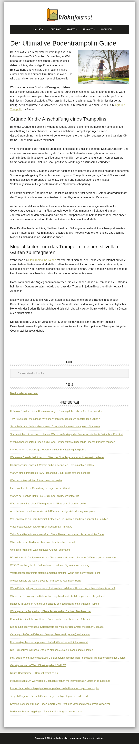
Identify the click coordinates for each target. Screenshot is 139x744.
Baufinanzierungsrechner (24, 393)
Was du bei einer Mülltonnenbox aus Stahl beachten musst (42, 542)
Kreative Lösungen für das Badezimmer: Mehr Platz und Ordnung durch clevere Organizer (60, 703)
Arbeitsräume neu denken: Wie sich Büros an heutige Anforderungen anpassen (53, 511)
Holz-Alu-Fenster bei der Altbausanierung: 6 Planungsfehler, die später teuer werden (56, 411)
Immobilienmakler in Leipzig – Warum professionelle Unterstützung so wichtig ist (54, 688)
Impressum (75, 738)
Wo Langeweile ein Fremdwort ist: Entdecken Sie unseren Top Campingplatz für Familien (59, 519)
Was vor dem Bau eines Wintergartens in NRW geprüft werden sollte (48, 503)
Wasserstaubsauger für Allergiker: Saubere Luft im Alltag (41, 526)
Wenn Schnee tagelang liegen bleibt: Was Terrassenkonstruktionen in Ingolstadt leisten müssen (63, 441)
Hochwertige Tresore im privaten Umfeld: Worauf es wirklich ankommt (49, 642)
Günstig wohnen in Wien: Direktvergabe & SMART (38, 665)
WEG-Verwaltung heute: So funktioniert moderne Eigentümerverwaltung (49, 565)
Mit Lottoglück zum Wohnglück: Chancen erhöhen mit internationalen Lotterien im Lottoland (60, 680)
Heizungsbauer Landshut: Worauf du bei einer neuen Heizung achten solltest (52, 465)
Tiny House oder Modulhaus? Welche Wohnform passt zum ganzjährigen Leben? (55, 418)
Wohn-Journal (69, 14)
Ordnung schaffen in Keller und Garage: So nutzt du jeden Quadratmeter (50, 634)
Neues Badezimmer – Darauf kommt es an (34, 673)
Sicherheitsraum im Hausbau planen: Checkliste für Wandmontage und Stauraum (55, 426)
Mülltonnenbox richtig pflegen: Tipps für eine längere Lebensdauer (46, 711)
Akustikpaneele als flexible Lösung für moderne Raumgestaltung (45, 580)
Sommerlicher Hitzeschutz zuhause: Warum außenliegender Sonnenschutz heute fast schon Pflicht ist (66, 434)
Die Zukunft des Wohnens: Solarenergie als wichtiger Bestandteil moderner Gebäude (57, 626)
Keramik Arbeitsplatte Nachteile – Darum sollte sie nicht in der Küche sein (50, 619)
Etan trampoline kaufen (42, 260)
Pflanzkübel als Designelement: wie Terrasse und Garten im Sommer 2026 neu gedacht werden (63, 557)
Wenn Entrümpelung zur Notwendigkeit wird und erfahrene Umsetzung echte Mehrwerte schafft (62, 588)
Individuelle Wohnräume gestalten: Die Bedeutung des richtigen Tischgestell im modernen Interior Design (67, 657)
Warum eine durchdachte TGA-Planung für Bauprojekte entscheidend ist (50, 472)
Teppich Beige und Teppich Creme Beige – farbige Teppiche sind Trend (49, 696)
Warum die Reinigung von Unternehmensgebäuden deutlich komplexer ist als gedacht (57, 596)
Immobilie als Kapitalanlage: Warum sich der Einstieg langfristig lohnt (48, 449)
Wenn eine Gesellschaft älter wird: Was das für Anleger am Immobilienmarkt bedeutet (57, 457)
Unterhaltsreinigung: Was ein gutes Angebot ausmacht (40, 549)
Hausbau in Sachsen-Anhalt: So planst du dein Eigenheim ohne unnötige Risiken (54, 603)
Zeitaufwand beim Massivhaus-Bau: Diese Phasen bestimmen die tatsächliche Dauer (57, 534)
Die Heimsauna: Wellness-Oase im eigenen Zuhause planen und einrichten (51, 649)
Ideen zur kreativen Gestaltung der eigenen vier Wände (40, 488)
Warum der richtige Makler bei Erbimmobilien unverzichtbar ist (44, 495)
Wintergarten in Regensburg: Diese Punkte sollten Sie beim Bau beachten (50, 611)
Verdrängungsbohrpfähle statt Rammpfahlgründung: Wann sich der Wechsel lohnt (55, 572)
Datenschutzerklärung (93, 738)
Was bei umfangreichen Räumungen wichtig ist (36, 480)
